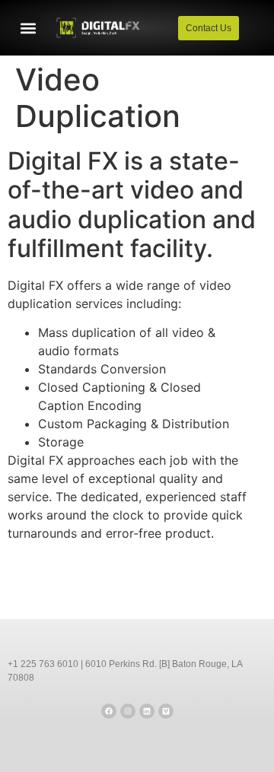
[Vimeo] (166, 711)
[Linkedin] (147, 711)
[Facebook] (108, 711)
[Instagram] (127, 711)
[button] (27, 27)
